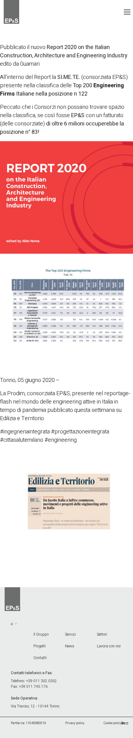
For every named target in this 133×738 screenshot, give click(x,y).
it (12, 623)
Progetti (39, 646)
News (69, 646)
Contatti (40, 658)
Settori (102, 634)
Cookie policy (113, 723)
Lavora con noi (109, 646)
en (16, 623)
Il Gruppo (41, 634)
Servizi (70, 634)
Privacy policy (74, 723)
